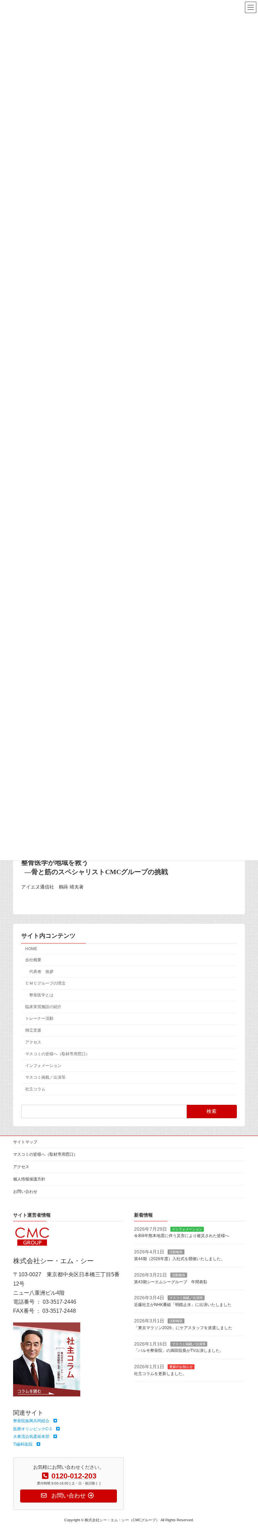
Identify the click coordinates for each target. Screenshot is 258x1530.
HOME (31, 948)
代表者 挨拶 (41, 971)
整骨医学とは (41, 995)
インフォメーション (43, 1065)
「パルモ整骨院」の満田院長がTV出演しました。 (179, 1350)
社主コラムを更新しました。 (160, 1373)
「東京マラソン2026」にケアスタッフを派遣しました (183, 1327)
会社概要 (33, 960)
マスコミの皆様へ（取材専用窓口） (57, 1054)
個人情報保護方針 (29, 1179)
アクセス (33, 1042)
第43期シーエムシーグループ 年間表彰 (170, 1281)
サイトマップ (25, 1142)
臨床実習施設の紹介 (43, 1006)
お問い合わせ (25, 1191)
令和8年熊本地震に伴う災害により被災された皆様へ (181, 1235)
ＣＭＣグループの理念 (45, 983)
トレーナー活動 (39, 1018)
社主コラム (35, 1089)
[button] (35, 1421)
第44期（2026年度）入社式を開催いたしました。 (179, 1258)
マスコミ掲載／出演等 (45, 1077)
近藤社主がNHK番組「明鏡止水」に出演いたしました (182, 1304)
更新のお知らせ (181, 1367)
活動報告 (176, 1252)
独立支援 (33, 1030)
